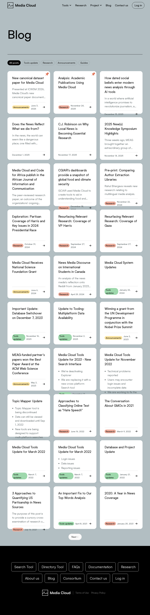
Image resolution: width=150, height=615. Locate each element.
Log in (138, 5)
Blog (108, 5)
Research (80, 5)
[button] (66, 5)
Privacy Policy (98, 592)
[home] (21, 5)
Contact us (121, 5)
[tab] (14, 62)
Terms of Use (82, 592)
